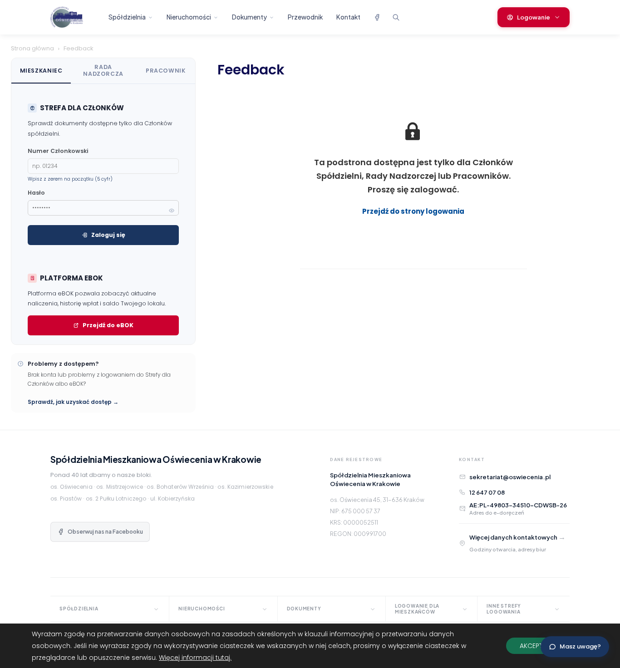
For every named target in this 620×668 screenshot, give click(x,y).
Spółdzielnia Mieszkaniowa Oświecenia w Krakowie (155, 459)
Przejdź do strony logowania (413, 211)
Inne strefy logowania (504, 608)
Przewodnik (305, 17)
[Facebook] (377, 17)
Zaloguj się (108, 235)
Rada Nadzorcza (103, 70)
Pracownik (166, 70)
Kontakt (348, 17)
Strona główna (32, 48)
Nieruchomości (189, 17)
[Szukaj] (396, 17)
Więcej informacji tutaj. (195, 657)
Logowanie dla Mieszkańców (417, 608)
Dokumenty (249, 17)
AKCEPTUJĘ (536, 645)
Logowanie (533, 17)
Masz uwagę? (580, 646)
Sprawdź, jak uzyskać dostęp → (73, 402)
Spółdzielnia (127, 17)
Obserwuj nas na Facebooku (105, 531)
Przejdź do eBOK (108, 325)
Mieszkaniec (41, 70)
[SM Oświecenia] (74, 17)
